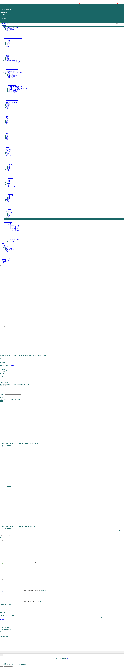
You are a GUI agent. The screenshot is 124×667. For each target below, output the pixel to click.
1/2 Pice (7, 154)
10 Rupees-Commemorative (10, 37)
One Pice (7, 39)
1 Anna (7, 188)
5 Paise (7, 48)
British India (8, 253)
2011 (7, 127)
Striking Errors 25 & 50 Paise (12, 92)
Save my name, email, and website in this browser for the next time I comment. (13, 399)
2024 (7, 141)
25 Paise (7, 52)
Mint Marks (4, 245)
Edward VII (9, 166)
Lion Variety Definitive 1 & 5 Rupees (11, 101)
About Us (3, 244)
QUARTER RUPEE (9, 200)
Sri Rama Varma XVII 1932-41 (14, 227)
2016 (7, 133)
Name (1, 395)
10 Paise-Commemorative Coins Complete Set (13, 62)
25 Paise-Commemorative (10, 31)
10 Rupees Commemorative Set (11, 70)
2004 (7, 120)
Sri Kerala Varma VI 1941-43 (14, 228)
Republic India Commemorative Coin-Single (11, 27)
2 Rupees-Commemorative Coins (11, 68)
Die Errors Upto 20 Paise (12, 76)
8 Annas (7, 205)
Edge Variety (8, 104)
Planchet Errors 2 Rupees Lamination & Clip (15, 86)
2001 (7, 117)
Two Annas (8, 157)
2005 (7, 121)
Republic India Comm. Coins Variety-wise (10, 60)
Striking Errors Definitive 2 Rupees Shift (14, 94)
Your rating (2, 385)
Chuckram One (8, 150)
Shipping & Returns (5, 261)
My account (4, 18)
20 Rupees (7, 58)
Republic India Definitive (10, 249)
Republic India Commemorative (11, 250)
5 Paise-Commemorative (10, 28)
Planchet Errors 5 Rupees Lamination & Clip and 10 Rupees (17, 88)
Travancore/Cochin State (8, 222)
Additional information (5, 370)
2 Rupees (7, 55)
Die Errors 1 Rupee (11, 79)
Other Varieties (8, 105)
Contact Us (4, 262)
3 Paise (7, 47)
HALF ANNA (8, 40)
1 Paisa (7, 45)
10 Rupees (7, 57)
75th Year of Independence (10, 71)
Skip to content (2, 0)
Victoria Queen (10, 164)
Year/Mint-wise (8, 217)
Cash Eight (7, 148)
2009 (7, 125)
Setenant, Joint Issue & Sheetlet (11, 258)
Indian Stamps (6, 252)
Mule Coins (8, 103)
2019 (7, 136)
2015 (7, 132)
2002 (7, 118)
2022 (7, 139)
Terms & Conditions (5, 260)
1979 (7, 109)
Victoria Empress (10, 165)
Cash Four (7, 146)
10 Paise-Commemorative (10, 29)
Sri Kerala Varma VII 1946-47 (14, 230)
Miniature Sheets (8, 257)
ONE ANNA (8, 41)
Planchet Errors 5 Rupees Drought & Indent (15, 89)
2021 (7, 138)
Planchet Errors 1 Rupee (12, 85)
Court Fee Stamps (9, 232)
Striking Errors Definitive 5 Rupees (13, 96)
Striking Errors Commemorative (13, 90)
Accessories (4, 259)
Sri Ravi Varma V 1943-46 (14, 229)
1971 (7, 107)
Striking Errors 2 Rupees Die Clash (13, 95)
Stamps (6, 219)
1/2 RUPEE (8, 44)
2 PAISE (7, 46)
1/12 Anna (7, 153)
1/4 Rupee (7, 158)
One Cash (7, 143)
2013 (7, 130)
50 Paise (7, 53)
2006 (7, 122)
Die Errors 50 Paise (11, 78)
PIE (6, 152)
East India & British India (10, 248)
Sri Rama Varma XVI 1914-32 (14, 226)
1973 (7, 108)
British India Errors (11, 74)
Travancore (10, 240)
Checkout (3, 19)
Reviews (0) (4, 371)
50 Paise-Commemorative (10, 32)
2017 (7, 134)
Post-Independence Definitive (10, 254)
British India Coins (7, 162)
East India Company (7, 151)
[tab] (63, 369)
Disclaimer (2, 619)
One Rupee (8, 161)
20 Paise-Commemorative (10, 30)
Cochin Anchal (10, 224)
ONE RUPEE (8, 211)
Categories (4, 25)
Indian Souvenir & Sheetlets (8, 221)
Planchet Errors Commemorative (13, 83)
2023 (7, 140)
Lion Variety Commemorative (10, 99)
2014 (7, 131)
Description (4, 369)
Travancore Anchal (11, 231)
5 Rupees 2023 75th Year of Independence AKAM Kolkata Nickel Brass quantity (12, 360)
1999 (7, 116)
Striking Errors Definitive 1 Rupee (13, 93)
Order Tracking (4, 17)
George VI (9, 168)
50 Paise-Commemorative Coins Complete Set (13, 65)
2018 (7, 135)
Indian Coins (6, 247)
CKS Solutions (69, 658)
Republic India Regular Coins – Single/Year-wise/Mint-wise (13, 38)
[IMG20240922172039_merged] (62, 265)
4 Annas (7, 199)
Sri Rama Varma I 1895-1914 (14, 225)
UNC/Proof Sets (6, 106)
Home (3, 243)
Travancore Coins (7, 142)
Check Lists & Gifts (5, 246)
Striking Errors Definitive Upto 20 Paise (14, 91)
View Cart (1, 666)
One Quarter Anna (9, 155)
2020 (7, 137)
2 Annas (7, 193)
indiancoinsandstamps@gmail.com (7, 610)
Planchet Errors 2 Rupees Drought (13, 87)
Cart (3, 15)
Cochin (9, 233)
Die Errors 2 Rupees (11, 80)
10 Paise (7, 49)
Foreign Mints (8, 59)
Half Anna (7, 156)
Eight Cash (7, 147)
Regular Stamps (8, 223)
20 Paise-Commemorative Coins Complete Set (13, 63)
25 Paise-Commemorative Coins (11, 64)
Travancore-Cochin (11, 241)
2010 (7, 126)
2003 (7, 119)
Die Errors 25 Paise (11, 77)
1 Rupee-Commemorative (10, 33)
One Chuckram (8, 149)
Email (1, 397)
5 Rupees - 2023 (5, 264)
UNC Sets (7, 251)
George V (9, 167)
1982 (7, 111)
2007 (7, 123)
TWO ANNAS (8, 42)
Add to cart (2, 362)
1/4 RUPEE (8, 43)
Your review (2, 394)
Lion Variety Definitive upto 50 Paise (12, 100)
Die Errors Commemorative (12, 75)
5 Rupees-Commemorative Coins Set (12, 69)
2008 (7, 124)
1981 (7, 110)
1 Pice (7, 182)
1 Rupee (7, 54)
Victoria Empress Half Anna (12, 186)
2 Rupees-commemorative (10, 34)
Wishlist (3, 14)
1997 (7, 115)
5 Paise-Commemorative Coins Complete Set (13, 61)
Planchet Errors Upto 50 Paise (13, 84)
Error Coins (8, 73)
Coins (5, 26)
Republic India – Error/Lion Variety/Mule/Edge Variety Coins (13, 72)
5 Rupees (7, 56)
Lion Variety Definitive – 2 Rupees (11, 102)
